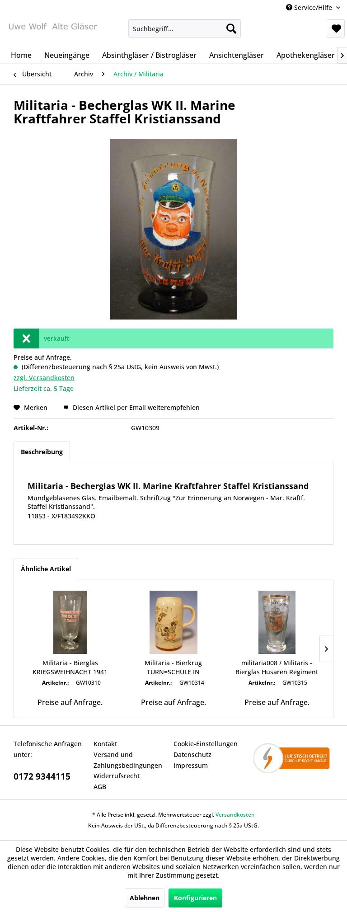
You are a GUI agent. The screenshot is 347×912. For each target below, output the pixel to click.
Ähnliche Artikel (46, 568)
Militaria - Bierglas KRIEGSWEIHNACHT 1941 (70, 667)
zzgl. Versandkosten (44, 377)
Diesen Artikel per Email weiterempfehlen (135, 407)
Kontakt (105, 743)
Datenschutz (192, 754)
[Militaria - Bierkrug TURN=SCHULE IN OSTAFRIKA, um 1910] (174, 622)
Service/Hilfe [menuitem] (313, 7)
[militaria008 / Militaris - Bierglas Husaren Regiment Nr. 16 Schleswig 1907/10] (277, 622)
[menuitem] (184, 28)
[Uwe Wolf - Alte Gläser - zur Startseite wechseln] (52, 30)
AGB (100, 786)
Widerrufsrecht (117, 775)
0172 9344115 (42, 776)
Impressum (191, 765)
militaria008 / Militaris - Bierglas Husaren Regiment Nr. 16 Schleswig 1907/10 (276, 667)
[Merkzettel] (336, 28)
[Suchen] (231, 28)
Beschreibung (42, 451)
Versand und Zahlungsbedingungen (128, 760)
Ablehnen (144, 897)
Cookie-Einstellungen (206, 743)
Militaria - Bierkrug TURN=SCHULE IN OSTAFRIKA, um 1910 (173, 667)
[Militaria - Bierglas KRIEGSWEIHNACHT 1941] (70, 622)
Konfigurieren (195, 897)
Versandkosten (235, 814)
